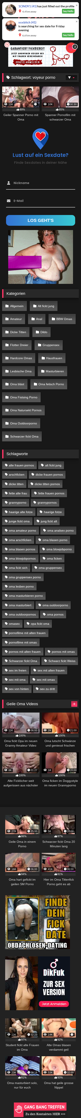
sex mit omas (46, 679)
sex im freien (17, 670)
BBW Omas (64, 319)
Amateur (16, 319)
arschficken (16, 474)
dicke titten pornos (47, 484)
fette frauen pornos (51, 493)
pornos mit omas (63, 651)
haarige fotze (53, 512)
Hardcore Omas (21, 358)
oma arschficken (20, 540)
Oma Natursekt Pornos (25, 410)
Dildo (43, 332)
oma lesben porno (21, 586)
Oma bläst (17, 384)
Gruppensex (51, 345)
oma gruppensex (50, 567)
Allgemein (17, 306)
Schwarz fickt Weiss (61, 661)
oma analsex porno (60, 530)
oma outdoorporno (55, 605)
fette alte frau (18, 493)
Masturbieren (55, 371)
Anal (39, 319)
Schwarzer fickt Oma (24, 436)
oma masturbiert (20, 605)
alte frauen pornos (21, 465)
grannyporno (17, 502)
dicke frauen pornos (49, 474)
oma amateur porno (22, 530)
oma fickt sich (18, 567)
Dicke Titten (18, 332)
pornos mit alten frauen (25, 651)
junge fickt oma (19, 521)
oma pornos (55, 614)
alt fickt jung (53, 465)
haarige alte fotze (21, 512)
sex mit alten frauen (51, 670)
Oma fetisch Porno (51, 384)
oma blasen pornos (22, 549)
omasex (14, 623)
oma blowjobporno (59, 549)
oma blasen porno (55, 540)
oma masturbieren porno (26, 595)
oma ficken (54, 558)
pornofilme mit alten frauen (27, 633)
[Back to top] (67, 1105)
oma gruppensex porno (25, 577)
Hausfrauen (54, 358)
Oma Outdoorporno (23, 423)
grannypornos (47, 502)
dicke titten (16, 484)
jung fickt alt (49, 521)
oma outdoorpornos (22, 614)
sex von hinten (19, 689)
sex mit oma (17, 679)
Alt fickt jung (46, 306)
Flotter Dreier (19, 345)
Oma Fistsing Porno (23, 397)
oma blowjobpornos (22, 558)
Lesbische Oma (21, 371)
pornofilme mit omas (23, 642)
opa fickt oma (40, 623)
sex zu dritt (47, 689)
